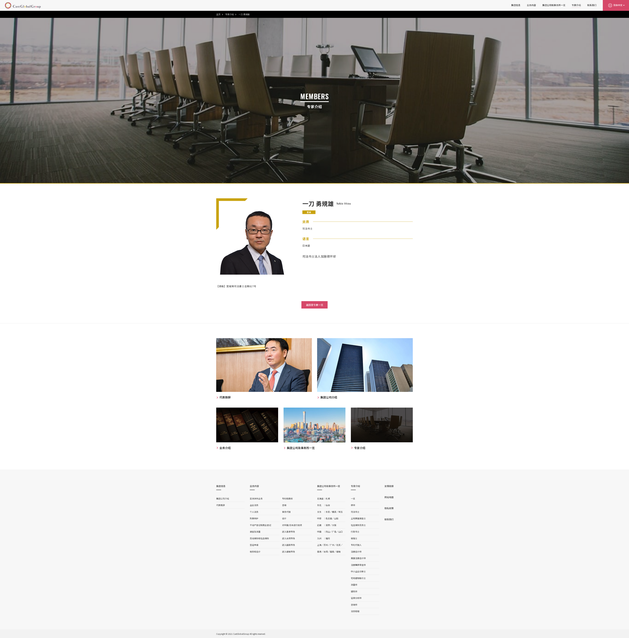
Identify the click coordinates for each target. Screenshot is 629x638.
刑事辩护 (254, 518)
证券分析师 (356, 598)
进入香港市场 (288, 531)
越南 (332, 551)
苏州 (326, 544)
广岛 (334, 531)
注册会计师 (356, 551)
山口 (340, 531)
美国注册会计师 (358, 558)
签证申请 (254, 544)
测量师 (354, 584)
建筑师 (354, 591)
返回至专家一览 (314, 305)
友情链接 (389, 486)
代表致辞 (220, 505)
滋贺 (328, 525)
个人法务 (254, 511)
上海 (319, 544)
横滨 (334, 511)
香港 (319, 551)
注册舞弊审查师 (358, 564)
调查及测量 (255, 531)
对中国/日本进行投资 (292, 525)
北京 (338, 544)
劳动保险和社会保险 (259, 538)
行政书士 (355, 531)
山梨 (336, 518)
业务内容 (531, 5)
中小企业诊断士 (358, 571)
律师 (353, 505)
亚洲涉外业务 (256, 498)
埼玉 (340, 511)
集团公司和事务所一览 (553, 5)
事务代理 (286, 511)
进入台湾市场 (288, 538)
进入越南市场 (288, 544)
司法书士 (355, 511)
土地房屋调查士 (358, 518)
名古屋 (329, 518)
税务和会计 (255, 551)
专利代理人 (356, 544)
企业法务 (254, 505)
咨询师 (354, 604)
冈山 (328, 531)
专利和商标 (287, 498)
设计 (284, 518)
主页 (218, 14)
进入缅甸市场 (288, 551)
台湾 (326, 551)
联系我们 (591, 5)
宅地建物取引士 (358, 578)
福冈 (328, 538)
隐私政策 (389, 508)
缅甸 (338, 551)
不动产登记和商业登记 (260, 525)
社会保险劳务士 (358, 525)
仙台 (328, 505)
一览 (353, 498)
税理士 (354, 538)
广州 (332, 544)
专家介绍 (576, 5)
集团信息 (515, 5)
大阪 (334, 525)
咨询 (284, 505)
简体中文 (617, 5)
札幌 (328, 498)
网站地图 (389, 497)
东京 (328, 511)
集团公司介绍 (222, 498)
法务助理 (355, 611)
